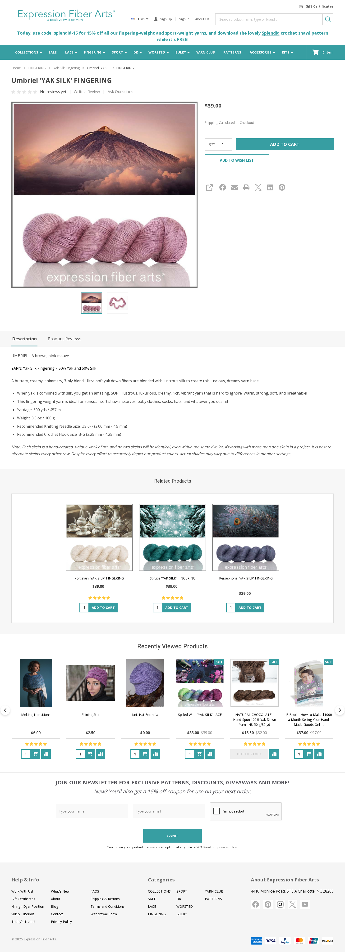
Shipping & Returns (105, 899)
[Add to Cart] (35, 754)
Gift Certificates (23, 899)
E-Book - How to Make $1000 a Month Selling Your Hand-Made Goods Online (309, 719)
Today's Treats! (23, 921)
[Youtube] (305, 904)
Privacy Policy (61, 921)
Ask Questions (120, 91)
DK (135, 52)
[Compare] (46, 754)
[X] (258, 187)
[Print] (246, 187)
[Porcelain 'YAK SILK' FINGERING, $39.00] (99, 537)
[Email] (234, 187)
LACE (69, 52)
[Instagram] (280, 904)
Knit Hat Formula (145, 714)
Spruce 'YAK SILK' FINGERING (172, 578)
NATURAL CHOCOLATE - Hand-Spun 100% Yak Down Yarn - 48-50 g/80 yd (254, 719)
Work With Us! (22, 891)
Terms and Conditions (107, 906)
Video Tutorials (22, 914)
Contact (57, 914)
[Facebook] (222, 187)
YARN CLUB (205, 52)
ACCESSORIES (260, 52)
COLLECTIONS (26, 52)
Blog (54, 906)
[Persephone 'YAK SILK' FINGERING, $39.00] (245, 537)
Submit (172, 836)
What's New (60, 891)
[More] (41, 52)
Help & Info (25, 879)
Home (16, 68)
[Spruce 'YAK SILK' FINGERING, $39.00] (172, 537)
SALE (53, 52)
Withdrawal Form (104, 914)
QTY (212, 144)
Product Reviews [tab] (64, 338)
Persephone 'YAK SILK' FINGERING (246, 578)
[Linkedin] (270, 187)
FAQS (95, 891)
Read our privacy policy (220, 847)
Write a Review (87, 91)
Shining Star (91, 714)
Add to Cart (284, 144)
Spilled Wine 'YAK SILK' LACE (200, 714)
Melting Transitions (36, 714)
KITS (285, 52)
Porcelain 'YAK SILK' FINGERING (99, 578)
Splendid (271, 33)
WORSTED (156, 52)
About (55, 899)
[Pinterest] (282, 187)
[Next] (340, 710)
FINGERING (92, 52)
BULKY (180, 52)
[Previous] (5, 710)
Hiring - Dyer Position (27, 906)
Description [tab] (24, 338)
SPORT (117, 52)
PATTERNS (232, 52)
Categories (161, 879)
